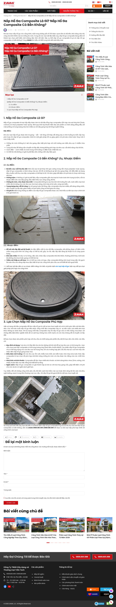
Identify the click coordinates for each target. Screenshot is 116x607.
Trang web (7, 490)
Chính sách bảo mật (69, 586)
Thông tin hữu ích (97, 31)
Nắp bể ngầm (39, 574)
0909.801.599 (82, 557)
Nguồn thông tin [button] (71, 11)
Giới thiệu (51, 11)
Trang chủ (12, 11)
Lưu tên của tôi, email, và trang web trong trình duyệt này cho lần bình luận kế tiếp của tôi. (37, 498)
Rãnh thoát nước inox (41, 580)
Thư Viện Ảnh (96, 39)
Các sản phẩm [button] (31, 11)
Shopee (98, 6)
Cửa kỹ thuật (38, 577)
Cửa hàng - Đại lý (68, 589)
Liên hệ (105, 11)
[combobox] (69, 5)
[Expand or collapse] (82, 94)
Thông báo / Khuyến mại (100, 28)
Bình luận (7, 451)
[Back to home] (9, 4)
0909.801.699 (104, 557)
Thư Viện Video (96, 42)
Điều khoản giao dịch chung (72, 574)
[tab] (48, 542)
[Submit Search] (87, 6)
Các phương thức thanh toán (72, 582)
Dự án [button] (90, 11)
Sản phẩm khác (39, 583)
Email (6, 482)
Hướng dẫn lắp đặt (98, 35)
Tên (5, 474)
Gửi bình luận (10, 503)
